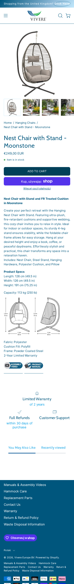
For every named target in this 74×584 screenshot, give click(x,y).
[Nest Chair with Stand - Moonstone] (12, 107)
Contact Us (12, 504)
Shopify (54, 557)
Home (8, 122)
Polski (7, 550)
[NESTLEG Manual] (33, 367)
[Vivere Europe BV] (37, 15)
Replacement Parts (18, 498)
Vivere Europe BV (24, 557)
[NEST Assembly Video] (13, 367)
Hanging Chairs (25, 122)
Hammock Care (15, 491)
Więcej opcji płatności (37, 188)
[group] (37, 4)
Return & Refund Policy (21, 518)
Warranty (10, 511)
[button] (60, 15)
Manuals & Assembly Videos (25, 485)
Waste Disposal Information (24, 524)
